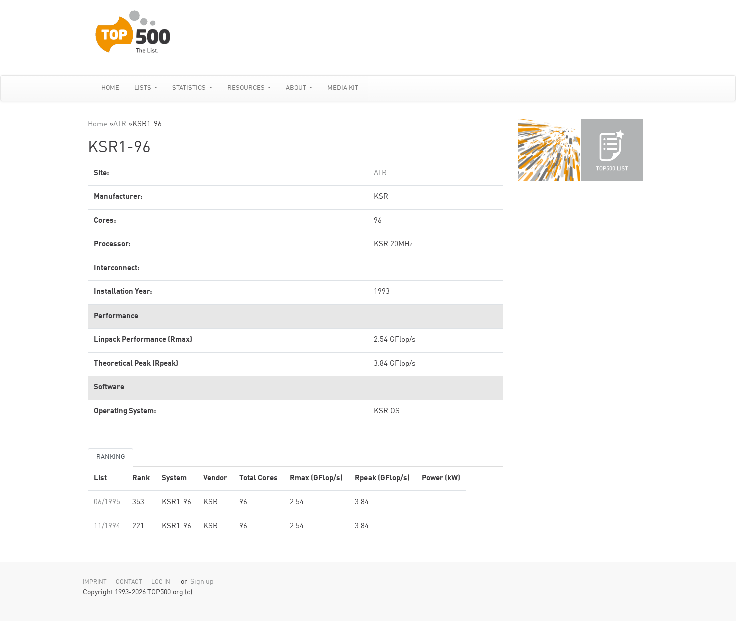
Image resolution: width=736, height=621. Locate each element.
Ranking (110, 457)
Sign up (202, 582)
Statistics (189, 88)
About (297, 88)
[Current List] (612, 150)
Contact (129, 582)
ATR (119, 124)
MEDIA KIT (342, 88)
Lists (143, 88)
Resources (246, 88)
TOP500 (549, 150)
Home (110, 88)
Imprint (95, 582)
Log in (160, 582)
